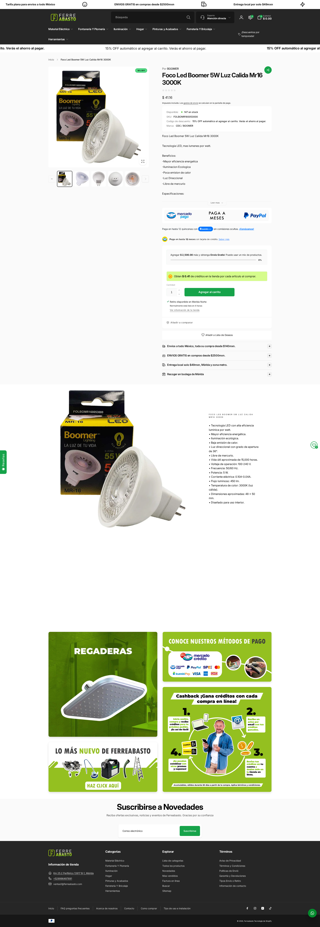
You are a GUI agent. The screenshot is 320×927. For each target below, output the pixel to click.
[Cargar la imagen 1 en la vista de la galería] (64, 179)
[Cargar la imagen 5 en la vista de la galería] (132, 179)
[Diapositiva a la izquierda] (51, 178)
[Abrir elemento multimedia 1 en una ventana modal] (98, 117)
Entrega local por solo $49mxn (208, 4)
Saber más (224, 239)
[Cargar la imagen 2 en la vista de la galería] (81, 179)
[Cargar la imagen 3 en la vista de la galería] (98, 179)
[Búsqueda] (188, 17)
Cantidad (170, 285)
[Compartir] (268, 70)
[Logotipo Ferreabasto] (60, 855)
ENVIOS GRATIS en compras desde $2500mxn (100, 4)
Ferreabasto (249, 921)
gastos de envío (191, 103)
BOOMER (170, 68)
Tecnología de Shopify (263, 921)
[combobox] (152, 17)
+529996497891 (62, 878)
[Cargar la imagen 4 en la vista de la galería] (115, 179)
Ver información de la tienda (185, 310)
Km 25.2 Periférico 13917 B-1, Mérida (73, 873)
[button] (264, 17)
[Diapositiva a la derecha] (145, 178)
